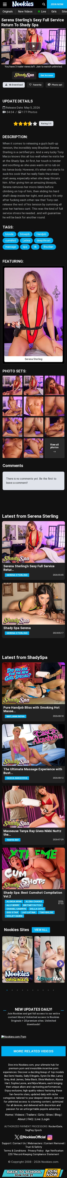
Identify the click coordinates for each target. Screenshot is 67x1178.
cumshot (10, 240)
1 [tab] (7, 990)
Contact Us (19, 1143)
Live (43, 11)
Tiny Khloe (46, 912)
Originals (8, 11)
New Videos (25, 11)
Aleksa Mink (14, 901)
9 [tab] (48, 990)
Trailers (31, 1114)
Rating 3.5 (46, 123)
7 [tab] (38, 990)
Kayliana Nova (16, 716)
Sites (49, 1114)
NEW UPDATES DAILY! (33, 1009)
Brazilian (48, 246)
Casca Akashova (17, 778)
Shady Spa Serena (17, 628)
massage (10, 246)
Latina (26, 240)
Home (9, 1114)
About (22, 1119)
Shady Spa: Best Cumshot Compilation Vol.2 (32, 894)
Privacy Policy (35, 1150)
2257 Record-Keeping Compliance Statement (33, 1154)
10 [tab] (53, 990)
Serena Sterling (17, 575)
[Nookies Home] (23, 4)
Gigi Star (12, 912)
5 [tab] (27, 990)
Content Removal (54, 1143)
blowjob (25, 234)
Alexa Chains (34, 901)
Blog (58, 1114)
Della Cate (37, 909)
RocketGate (55, 1126)
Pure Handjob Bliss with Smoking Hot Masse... (31, 709)
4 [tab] (22, 990)
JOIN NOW (57, 4)
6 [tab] (33, 990)
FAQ (30, 1119)
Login (45, 1119)
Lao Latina (28, 912)
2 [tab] (12, 990)
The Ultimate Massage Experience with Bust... (32, 771)
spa (25, 246)
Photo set (57, 84)
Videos (19, 1114)
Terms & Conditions (15, 1150)
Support (6, 1143)
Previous (4, 961)
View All (40, 929)
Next (58, 961)
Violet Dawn (14, 916)
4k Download (16, 84)
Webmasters (35, 1143)
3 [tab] (17, 990)
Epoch (38, 1130)
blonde (9, 234)
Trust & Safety (33, 1147)
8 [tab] (43, 990)
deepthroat (44, 240)
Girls (54, 11)
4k (35, 246)
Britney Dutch (32, 905)
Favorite (37, 84)
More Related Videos (33, 1051)
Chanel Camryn (16, 909)
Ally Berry (13, 905)
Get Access (47, 75)
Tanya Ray (13, 840)
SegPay (29, 1130)
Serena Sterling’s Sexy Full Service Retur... (28, 568)
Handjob (41, 234)
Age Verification (54, 1150)
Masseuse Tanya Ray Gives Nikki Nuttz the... (32, 833)
